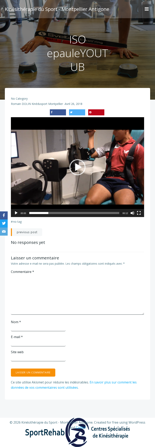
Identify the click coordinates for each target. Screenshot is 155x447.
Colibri (81, 427)
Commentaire (22, 271)
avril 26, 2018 (73, 104)
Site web (17, 352)
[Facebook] (4, 215)
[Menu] (146, 9)
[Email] (4, 232)
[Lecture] (16, 213)
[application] (77, 167)
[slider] (74, 213)
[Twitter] (4, 223)
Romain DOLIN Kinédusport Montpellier (37, 104)
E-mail (17, 337)
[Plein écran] (139, 213)
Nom (16, 322)
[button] (77, 167)
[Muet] (132, 213)
